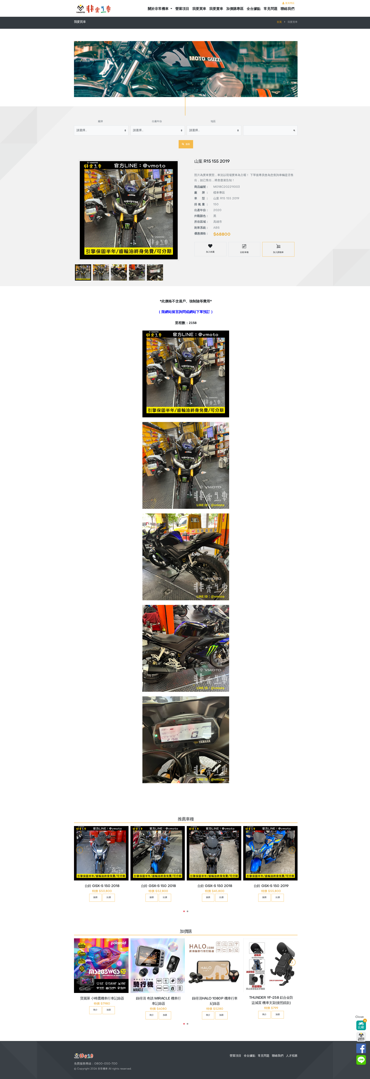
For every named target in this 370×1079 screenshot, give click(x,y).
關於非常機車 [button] (159, 9)
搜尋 (188, 144)
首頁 (279, 22)
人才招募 (292, 1055)
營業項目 (182, 9)
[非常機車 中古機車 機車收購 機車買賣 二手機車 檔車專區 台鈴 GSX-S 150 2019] (270, 853)
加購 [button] (109, 1010)
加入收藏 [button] (210, 252)
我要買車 (199, 9)
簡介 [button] (95, 1010)
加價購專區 (235, 9)
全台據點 (254, 9)
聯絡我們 (287, 9)
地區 (213, 121)
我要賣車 (216, 9)
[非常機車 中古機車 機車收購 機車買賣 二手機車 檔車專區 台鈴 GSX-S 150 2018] (101, 853)
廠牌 (100, 121)
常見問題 (271, 9)
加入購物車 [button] (278, 252)
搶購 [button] (95, 897)
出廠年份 (157, 121)
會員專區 (289, 3)
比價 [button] (109, 897)
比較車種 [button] (244, 252)
